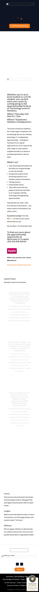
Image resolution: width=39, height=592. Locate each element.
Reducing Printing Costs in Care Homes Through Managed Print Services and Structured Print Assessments (19, 346)
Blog (28, 46)
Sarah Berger (10, 46)
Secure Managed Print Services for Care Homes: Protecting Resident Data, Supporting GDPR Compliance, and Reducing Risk (19, 398)
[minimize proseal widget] (37, 579)
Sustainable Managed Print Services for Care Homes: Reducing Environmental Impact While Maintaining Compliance (19, 297)
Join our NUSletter (19, 550)
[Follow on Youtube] (21, 564)
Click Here (19, 484)
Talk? (19, 569)
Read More (19, 326)
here (11, 218)
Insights (7, 511)
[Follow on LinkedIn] (17, 564)
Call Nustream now (19, 26)
